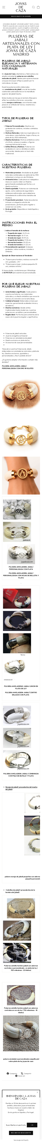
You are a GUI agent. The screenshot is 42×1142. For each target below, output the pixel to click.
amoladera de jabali (9, 24)
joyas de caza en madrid (27, 26)
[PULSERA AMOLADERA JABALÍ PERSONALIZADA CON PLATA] (21, 510)
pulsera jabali (34, 30)
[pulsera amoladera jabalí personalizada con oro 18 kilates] (21, 394)
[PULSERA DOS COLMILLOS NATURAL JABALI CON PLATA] (21, 953)
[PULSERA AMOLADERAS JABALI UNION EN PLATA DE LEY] (21, 643)
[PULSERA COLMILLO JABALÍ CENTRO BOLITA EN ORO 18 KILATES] (21, 995)
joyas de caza (13, 26)
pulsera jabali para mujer (15, 32)
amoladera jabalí (23, 24)
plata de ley (34, 28)
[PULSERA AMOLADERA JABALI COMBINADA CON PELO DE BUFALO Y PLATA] (21, 716)
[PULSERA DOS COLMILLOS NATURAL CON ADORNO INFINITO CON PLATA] (21, 931)
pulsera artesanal (8, 30)
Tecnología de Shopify (21, 1140)
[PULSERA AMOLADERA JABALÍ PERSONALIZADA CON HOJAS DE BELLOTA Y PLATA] (21, 554)
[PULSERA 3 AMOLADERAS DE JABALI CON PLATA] (21, 621)
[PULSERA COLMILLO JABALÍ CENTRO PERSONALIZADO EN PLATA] (21, 908)
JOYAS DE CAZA (21, 7)
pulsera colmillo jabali (22, 30)
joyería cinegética (24, 28)
